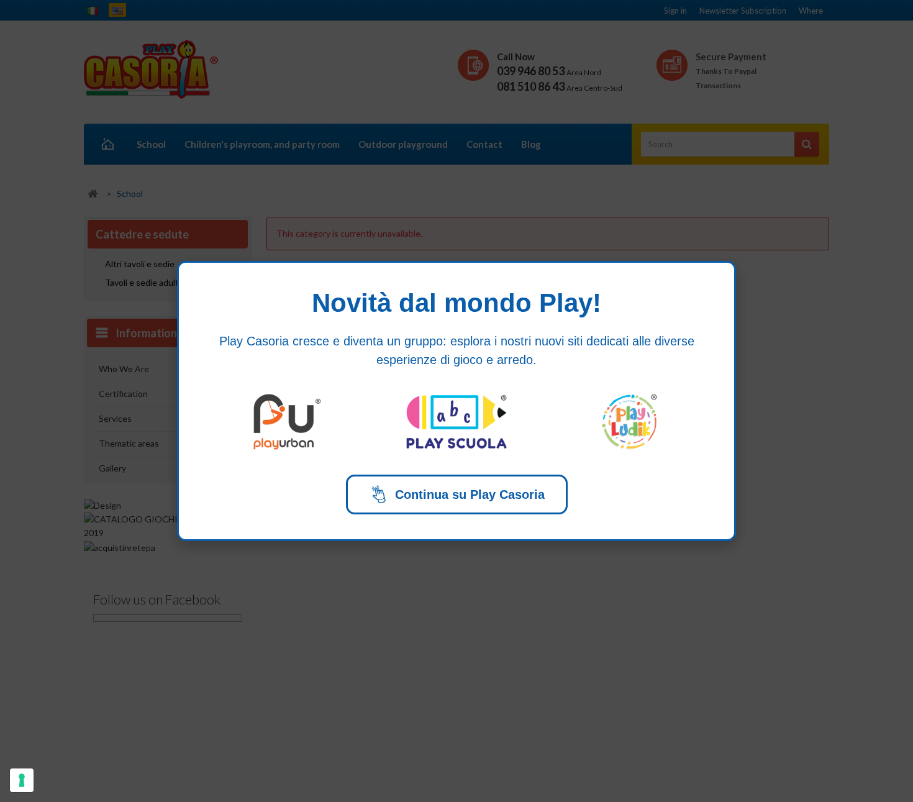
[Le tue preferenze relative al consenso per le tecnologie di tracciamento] (22, 780)
